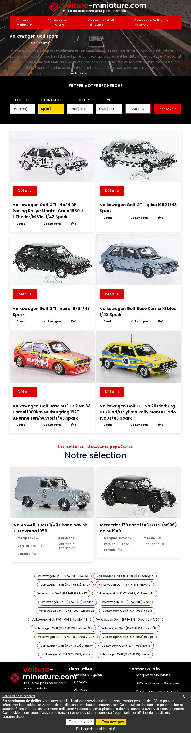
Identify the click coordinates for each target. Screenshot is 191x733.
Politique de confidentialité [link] (95, 729)
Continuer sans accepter (18, 696)
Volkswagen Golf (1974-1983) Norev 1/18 (129, 628)
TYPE (109, 100)
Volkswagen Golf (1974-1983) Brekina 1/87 (63, 628)
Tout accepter (112, 722)
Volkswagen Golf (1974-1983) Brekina (124, 585)
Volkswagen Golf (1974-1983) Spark (127, 611)
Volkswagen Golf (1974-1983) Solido (63, 576)
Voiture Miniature (24, 22)
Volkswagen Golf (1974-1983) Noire (126, 646)
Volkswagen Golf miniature (101, 22)
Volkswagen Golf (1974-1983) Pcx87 (62, 593)
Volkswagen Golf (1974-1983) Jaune (124, 654)
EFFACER (167, 108)
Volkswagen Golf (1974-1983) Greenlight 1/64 (127, 620)
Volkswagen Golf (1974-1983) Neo (125, 602)
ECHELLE (22, 100)
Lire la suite (78, 73)
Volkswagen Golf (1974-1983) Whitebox (66, 611)
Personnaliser (80, 722)
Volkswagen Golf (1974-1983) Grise (66, 654)
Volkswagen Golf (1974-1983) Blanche (67, 646)
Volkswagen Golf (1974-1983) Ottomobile (125, 593)
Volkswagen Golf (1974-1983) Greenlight (125, 576)
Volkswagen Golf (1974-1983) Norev (65, 585)
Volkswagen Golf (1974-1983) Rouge (128, 637)
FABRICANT (51, 100)
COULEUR (80, 100)
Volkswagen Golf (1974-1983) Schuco (67, 602)
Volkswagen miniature (58, 22)
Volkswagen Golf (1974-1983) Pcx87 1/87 (66, 637)
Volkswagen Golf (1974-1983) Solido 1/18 (59, 620)
